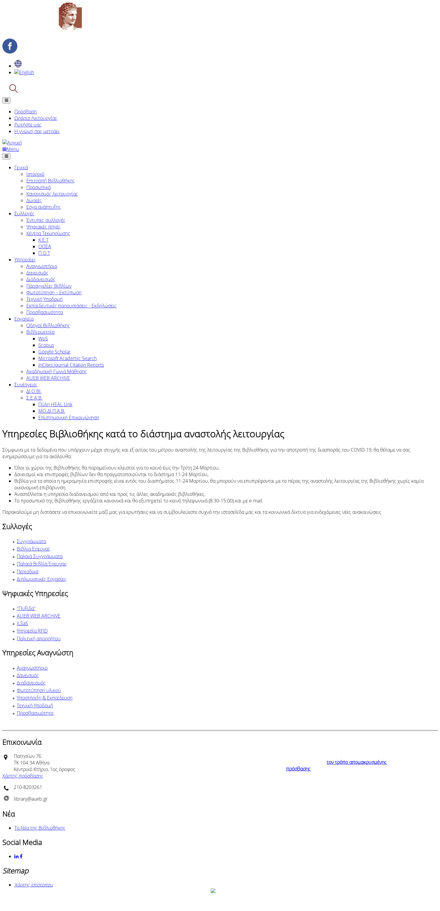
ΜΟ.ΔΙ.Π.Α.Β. (51, 411)
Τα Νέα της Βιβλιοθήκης (40, 828)
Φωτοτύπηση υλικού (39, 690)
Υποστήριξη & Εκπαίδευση (44, 697)
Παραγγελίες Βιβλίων (49, 286)
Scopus (46, 345)
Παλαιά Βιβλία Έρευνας (42, 563)
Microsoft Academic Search (67, 358)
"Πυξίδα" (26, 608)
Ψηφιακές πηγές (43, 226)
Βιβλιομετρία (40, 332)
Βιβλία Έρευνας (33, 549)
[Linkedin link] (17, 856)
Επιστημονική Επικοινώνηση (68, 417)
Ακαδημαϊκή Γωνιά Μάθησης (56, 371)
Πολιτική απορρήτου (39, 638)
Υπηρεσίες (25, 259)
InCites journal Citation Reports (71, 365)
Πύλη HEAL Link (55, 404)
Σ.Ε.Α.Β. (34, 397)
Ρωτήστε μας (28, 124)
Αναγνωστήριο (41, 266)
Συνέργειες (26, 384)
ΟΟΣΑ (44, 246)
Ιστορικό (35, 174)
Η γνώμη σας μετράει (37, 131)
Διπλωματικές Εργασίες (41, 579)
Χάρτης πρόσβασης (22, 776)
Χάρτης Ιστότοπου (33, 884)
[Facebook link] (22, 856)
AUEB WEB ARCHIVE (48, 378)
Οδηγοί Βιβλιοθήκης (48, 325)
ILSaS (22, 623)
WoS (43, 338)
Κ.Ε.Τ (43, 240)
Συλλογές (24, 213)
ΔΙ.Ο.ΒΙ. (34, 391)
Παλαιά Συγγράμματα (40, 556)
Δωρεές (34, 200)
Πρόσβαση (25, 111)
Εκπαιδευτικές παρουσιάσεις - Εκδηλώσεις (71, 305)
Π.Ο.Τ (44, 253)
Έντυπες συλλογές (46, 220)
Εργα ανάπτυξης (43, 207)
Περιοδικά (27, 571)
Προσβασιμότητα (44, 312)
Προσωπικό (38, 187)
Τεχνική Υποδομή (44, 299)
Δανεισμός (37, 272)
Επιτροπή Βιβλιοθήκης (50, 180)
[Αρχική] (70, 30)
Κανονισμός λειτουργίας (52, 194)
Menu (13, 149)
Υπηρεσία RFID (32, 630)
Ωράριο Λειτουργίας (35, 118)
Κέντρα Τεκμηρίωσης (48, 233)
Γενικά (21, 167)
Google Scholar (54, 351)
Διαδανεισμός (40, 279)
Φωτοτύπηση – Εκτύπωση (53, 292)
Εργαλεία (24, 319)
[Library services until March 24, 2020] (24, 72)
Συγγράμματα (31, 541)
